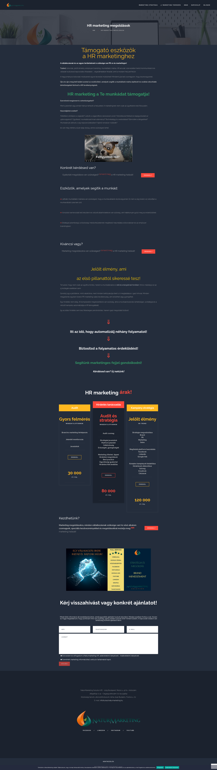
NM (94, 30)
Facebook (87, 730)
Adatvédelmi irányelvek (129, 656)
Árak (186, 5)
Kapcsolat (195, 5)
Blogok (207, 5)
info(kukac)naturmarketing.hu (111, 700)
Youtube (130, 730)
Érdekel (74, 457)
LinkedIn (101, 730)
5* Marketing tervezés (171, 5)
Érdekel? (148, 175)
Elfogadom (160, 767)
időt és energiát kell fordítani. (127, 285)
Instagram (115, 730)
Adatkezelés (108, 761)
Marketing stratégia (148, 5)
